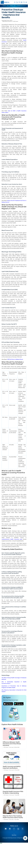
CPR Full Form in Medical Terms (15, 359)
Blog (11, 5)
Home (4, 5)
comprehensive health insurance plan (12, 539)
